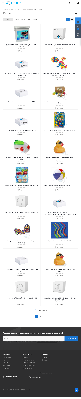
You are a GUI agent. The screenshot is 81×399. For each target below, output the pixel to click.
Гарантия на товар (29, 365)
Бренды (44, 360)
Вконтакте (77, 390)
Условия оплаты (28, 360)
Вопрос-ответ (47, 357)
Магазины (6, 365)
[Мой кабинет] (74, 3)
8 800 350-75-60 (11, 377)
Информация (27, 354)
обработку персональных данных (47, 342)
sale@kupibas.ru (37, 377)
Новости (6, 360)
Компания (6, 354)
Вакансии (6, 363)
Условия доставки (29, 363)
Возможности (27, 368)
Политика (6, 368)
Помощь (25, 357)
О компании (7, 357)
